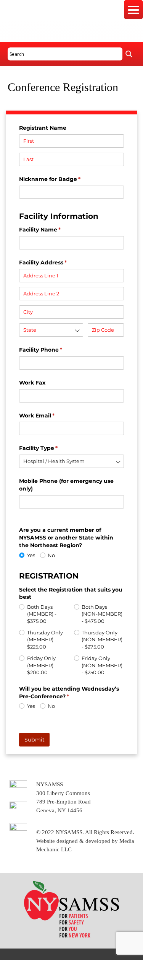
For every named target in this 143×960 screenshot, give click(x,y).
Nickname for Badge (62, 179)
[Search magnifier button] (128, 53)
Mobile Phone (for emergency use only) (66, 485)
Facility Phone (53, 349)
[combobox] (51, 330)
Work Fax (32, 382)
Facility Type (50, 448)
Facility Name (52, 229)
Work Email (49, 415)
